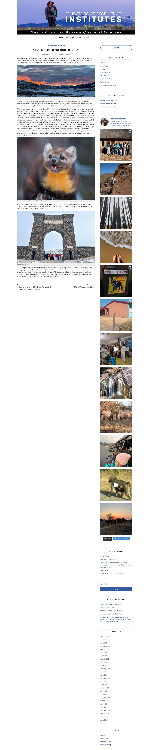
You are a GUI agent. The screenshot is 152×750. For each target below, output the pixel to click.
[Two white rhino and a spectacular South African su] (116, 417)
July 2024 (103, 662)
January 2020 (105, 697)
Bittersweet (104, 556)
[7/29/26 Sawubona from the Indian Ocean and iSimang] (116, 247)
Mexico (102, 69)
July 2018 (103, 717)
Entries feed (104, 738)
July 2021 (103, 691)
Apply (79, 37)
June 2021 (103, 694)
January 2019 (105, 710)
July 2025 (103, 652)
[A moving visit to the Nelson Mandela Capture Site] (116, 213)
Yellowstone (104, 82)
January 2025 (105, 659)
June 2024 (103, 665)
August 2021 (104, 688)
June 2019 (103, 707)
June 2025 (103, 656)
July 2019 (103, 704)
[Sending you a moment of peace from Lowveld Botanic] (116, 383)
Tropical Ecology (106, 79)
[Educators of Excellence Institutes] (76, 17)
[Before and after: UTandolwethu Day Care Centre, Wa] (116, 315)
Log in (102, 735)
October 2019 (105, 701)
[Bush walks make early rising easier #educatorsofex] (116, 519)
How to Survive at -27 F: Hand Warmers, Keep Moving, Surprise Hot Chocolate (35, 288)
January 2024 (105, 669)
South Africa (104, 75)
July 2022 (103, 681)
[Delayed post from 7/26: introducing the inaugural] (116, 349)
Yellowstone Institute (109, 104)
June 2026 (103, 643)
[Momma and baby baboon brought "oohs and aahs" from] (116, 485)
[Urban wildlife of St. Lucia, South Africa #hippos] (116, 281)
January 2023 (105, 678)
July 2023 (103, 672)
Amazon (103, 63)
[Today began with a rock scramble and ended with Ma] (116, 179)
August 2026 (104, 636)
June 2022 (103, 685)
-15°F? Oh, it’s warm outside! (82, 287)
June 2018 (103, 720)
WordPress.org (105, 745)
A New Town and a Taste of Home (112, 573)
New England (105, 72)
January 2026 (105, 646)
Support (87, 37)
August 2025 (104, 649)
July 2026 (103, 640)
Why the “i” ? (104, 570)
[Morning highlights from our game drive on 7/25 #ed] (116, 451)
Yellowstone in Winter (56, 46)
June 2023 (103, 675)
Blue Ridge (104, 66)
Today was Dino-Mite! (107, 559)
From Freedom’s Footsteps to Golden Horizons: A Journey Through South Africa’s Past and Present (115, 565)
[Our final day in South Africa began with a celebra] (116, 145)
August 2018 (104, 713)
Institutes (70, 37)
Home (61, 37)
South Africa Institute (109, 107)
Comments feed (106, 741)
